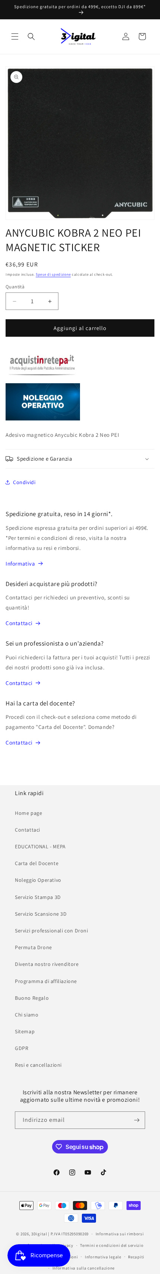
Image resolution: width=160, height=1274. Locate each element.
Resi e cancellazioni (38, 1065)
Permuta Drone (33, 947)
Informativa (20, 563)
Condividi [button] (24, 482)
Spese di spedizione (53, 274)
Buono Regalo (32, 998)
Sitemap (25, 1031)
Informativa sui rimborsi (120, 1233)
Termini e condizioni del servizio (111, 1245)
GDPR (21, 1048)
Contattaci (19, 623)
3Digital (39, 1233)
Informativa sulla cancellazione (83, 1268)
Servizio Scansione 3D (41, 913)
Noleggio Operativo (38, 880)
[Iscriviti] (136, 1120)
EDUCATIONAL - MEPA (40, 846)
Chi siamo (26, 1014)
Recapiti (136, 1256)
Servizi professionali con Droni (51, 930)
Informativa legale (103, 1256)
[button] (15, 36)
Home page (28, 813)
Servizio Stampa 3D (38, 897)
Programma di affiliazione (46, 981)
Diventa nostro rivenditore (47, 964)
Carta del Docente (36, 863)
